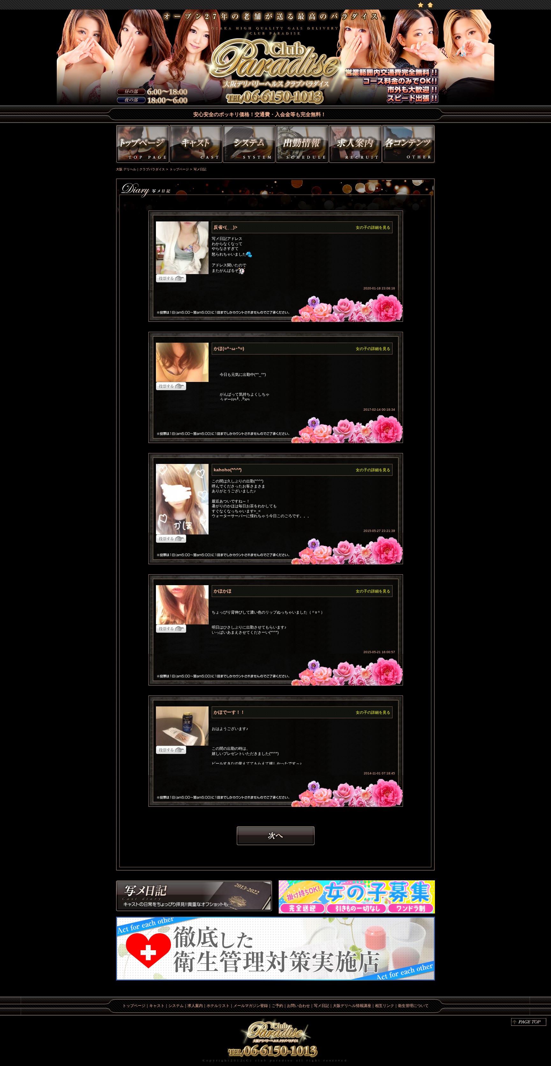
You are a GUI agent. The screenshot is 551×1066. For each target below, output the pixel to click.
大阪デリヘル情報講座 (352, 1005)
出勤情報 (302, 145)
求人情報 (355, 145)
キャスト (196, 145)
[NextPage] (276, 835)
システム (249, 145)
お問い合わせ (298, 1005)
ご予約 (277, 1005)
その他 (409, 145)
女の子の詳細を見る (373, 227)
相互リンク (384, 1005)
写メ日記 (194, 896)
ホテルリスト (218, 1005)
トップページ (141, 145)
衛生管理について (413, 1005)
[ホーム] (430, 4)
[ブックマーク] (420, 4)
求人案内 (195, 1005)
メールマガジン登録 (250, 1005)
